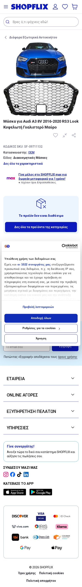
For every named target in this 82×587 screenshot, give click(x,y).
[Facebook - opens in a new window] (13, 474)
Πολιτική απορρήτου (41, 580)
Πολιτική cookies (51, 573)
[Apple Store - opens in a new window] (15, 492)
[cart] (75, 7)
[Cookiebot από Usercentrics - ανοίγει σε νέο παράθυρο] (59, 246)
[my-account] (55, 7)
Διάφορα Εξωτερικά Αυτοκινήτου (33, 37)
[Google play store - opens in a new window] (41, 492)
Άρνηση (41, 338)
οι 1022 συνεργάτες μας (34, 264)
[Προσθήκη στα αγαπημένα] (56, 135)
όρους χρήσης (67, 357)
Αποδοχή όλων (41, 318)
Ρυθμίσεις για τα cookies (39, 328)
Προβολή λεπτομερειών (38, 307)
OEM (31, 152)
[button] (5, 6)
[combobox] (41, 22)
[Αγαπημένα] (65, 7)
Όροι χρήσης (27, 573)
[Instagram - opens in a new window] (6, 474)
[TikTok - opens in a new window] (20, 474)
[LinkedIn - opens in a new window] (27, 474)
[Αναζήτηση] (8, 21)
